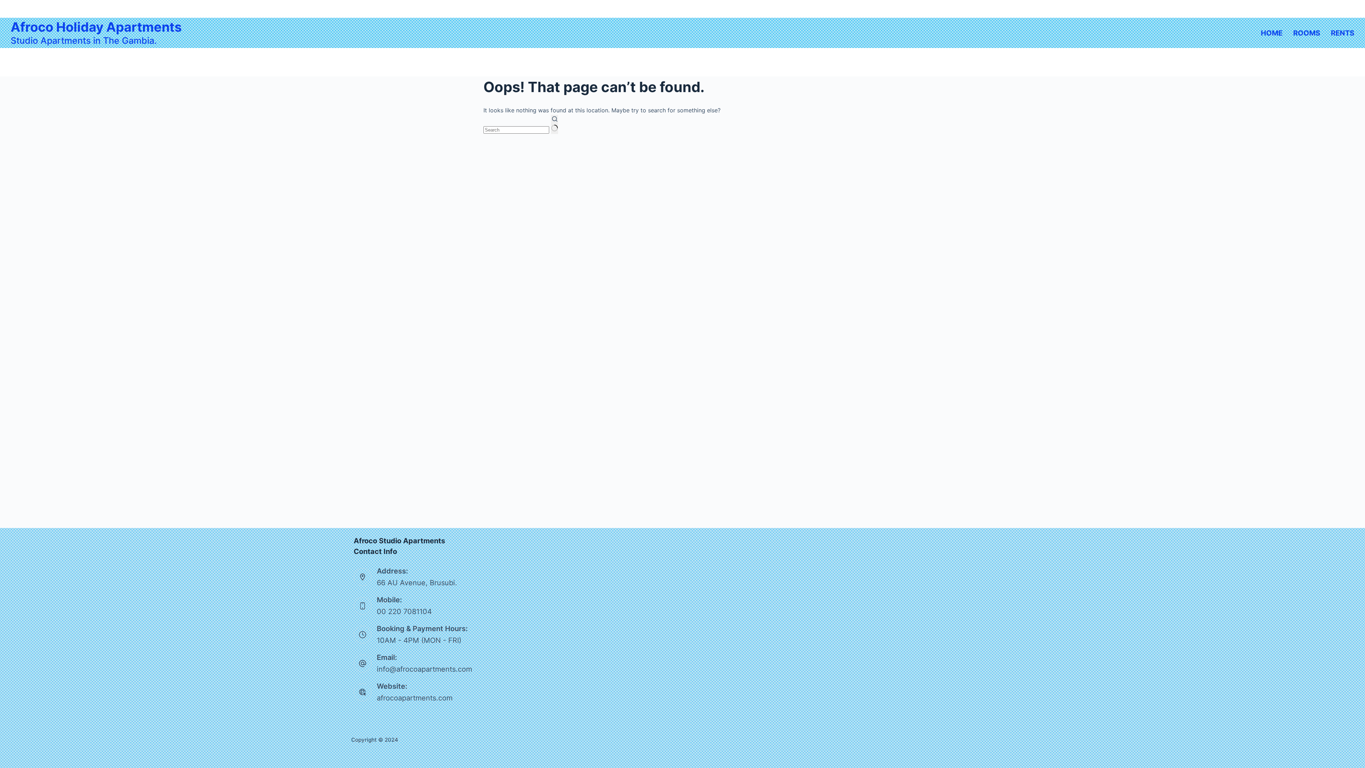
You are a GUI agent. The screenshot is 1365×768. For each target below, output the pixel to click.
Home (1272, 33)
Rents (1342, 33)
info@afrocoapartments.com (424, 669)
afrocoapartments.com (415, 698)
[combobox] (516, 130)
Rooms (1306, 33)
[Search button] (554, 124)
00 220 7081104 (404, 611)
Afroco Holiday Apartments (96, 27)
